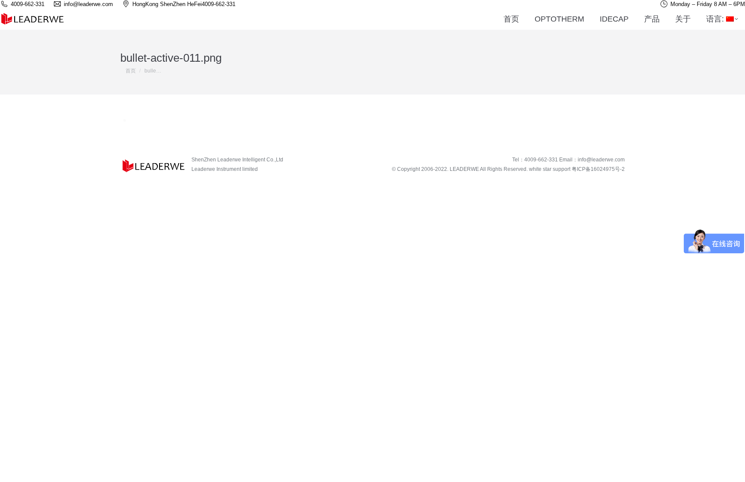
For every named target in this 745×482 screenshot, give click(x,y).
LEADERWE (464, 169)
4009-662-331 (218, 4)
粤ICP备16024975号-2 (598, 169)
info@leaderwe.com (601, 160)
